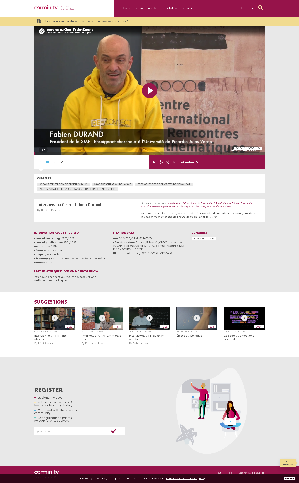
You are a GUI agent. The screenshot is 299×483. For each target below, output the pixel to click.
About (218, 472)
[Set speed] (182, 162)
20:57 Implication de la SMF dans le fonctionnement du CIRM (77, 189)
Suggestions (50, 302)
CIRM (54, 246)
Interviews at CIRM (220, 206)
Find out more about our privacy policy (185, 478)
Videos (139, 8)
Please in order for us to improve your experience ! (86, 21)
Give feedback (288, 463)
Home (127, 8)
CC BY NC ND (55, 250)
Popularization (204, 238)
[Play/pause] (154, 162)
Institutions (171, 8)
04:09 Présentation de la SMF (112, 184)
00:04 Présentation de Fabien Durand (63, 184)
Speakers (187, 8)
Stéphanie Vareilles (93, 258)
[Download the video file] (54, 162)
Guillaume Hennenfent (66, 258)
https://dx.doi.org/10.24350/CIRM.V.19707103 (146, 253)
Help (230, 472)
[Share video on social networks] (62, 162)
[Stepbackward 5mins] (161, 162)
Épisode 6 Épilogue (189, 335)
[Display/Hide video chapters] (47, 162)
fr (242, 8)
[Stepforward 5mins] (167, 162)
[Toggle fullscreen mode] (197, 162)
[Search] (261, 8)
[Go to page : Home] (46, 7)
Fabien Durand (51, 210)
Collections (153, 8)
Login (251, 8)
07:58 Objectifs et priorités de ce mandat (164, 184)
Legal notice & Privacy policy (252, 472)
